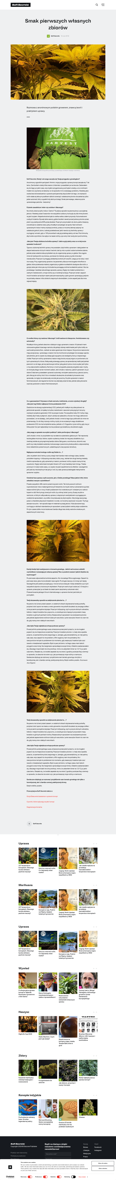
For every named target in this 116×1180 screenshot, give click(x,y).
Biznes (85, 1147)
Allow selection (103, 1168)
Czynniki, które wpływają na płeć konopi (40, 802)
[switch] (45, 1177)
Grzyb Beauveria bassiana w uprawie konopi (42, 796)
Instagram (98, 1150)
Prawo (85, 1157)
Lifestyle (86, 1150)
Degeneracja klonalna (34, 807)
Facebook (97, 1147)
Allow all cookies (102, 1163)
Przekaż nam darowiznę (19, 1153)
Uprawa (24, 843)
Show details (82, 1177)
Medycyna (87, 1153)
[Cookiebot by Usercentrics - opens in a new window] (10, 1177)
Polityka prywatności (18, 1156)
